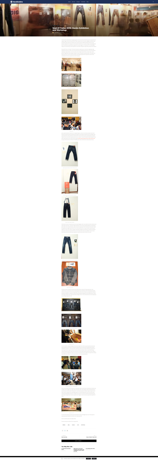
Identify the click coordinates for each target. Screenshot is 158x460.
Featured (54, 25)
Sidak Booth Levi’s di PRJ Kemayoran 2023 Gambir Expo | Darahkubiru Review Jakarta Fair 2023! (79, 450)
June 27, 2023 (76, 452)
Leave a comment (78, 440)
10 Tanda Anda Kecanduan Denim (66, 449)
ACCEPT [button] (88, 458)
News (58, 25)
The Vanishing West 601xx (90, 448)
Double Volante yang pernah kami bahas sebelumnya (86, 138)
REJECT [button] (94, 458)
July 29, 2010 (63, 450)
